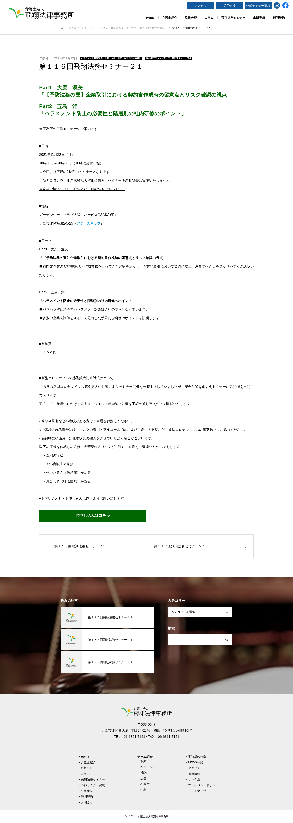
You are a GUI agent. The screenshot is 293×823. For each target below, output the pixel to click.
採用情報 (229, 5)
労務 (143, 789)
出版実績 (259, 17)
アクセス (200, 5)
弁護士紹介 (169, 17)
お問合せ (87, 802)
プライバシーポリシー (203, 785)
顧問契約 (279, 17)
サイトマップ (197, 791)
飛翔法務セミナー (233, 17)
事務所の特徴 (197, 756)
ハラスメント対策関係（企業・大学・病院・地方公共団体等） (111, 58)
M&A (143, 772)
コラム (209, 17)
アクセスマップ (89, 223)
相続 (143, 761)
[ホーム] (62, 27)
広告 (143, 778)
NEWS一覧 (195, 762)
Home (150, 17)
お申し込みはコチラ (93, 515)
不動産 (145, 784)
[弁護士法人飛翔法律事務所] (41, 13)
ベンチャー (148, 767)
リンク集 (194, 779)
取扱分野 (191, 17)
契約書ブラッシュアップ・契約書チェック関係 (168, 58)
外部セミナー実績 (258, 5)
